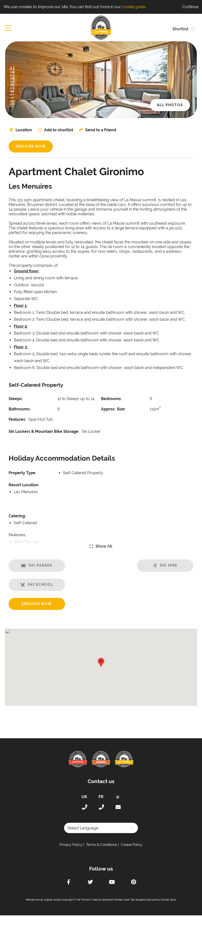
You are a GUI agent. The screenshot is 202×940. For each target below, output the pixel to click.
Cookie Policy (131, 845)
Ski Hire (168, 565)
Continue (190, 6)
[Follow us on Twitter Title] (90, 882)
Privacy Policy (71, 845)
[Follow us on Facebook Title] (68, 882)
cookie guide (133, 6)
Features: (17, 419)
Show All (104, 546)
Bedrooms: (111, 398)
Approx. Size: (113, 409)
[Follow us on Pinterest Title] (133, 882)
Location (24, 130)
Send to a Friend (100, 130)
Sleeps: (16, 398)
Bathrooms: (20, 409)
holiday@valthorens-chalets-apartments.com (117, 807)
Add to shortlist (58, 130)
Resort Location (24, 485)
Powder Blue (168, 899)
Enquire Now (31, 146)
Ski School (40, 585)
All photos (170, 105)
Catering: (17, 516)
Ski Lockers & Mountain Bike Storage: (44, 431)
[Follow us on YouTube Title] (111, 882)
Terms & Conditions (101, 845)
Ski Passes (40, 565)
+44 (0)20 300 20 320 (84, 807)
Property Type (22, 472)
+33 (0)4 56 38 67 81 (101, 807)
